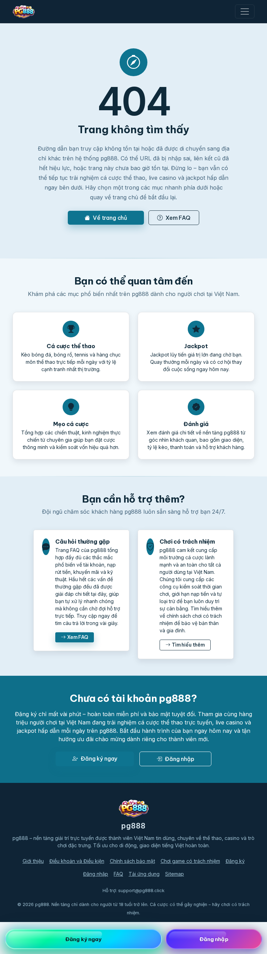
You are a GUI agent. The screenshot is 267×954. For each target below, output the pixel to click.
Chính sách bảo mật (132, 861)
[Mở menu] (244, 11)
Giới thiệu (33, 861)
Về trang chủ (110, 217)
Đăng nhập (179, 758)
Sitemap (174, 874)
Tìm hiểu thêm (188, 645)
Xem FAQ (178, 217)
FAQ (118, 874)
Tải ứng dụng (144, 874)
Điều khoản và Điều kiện (76, 861)
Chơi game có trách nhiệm (190, 861)
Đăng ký (235, 861)
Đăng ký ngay (99, 758)
